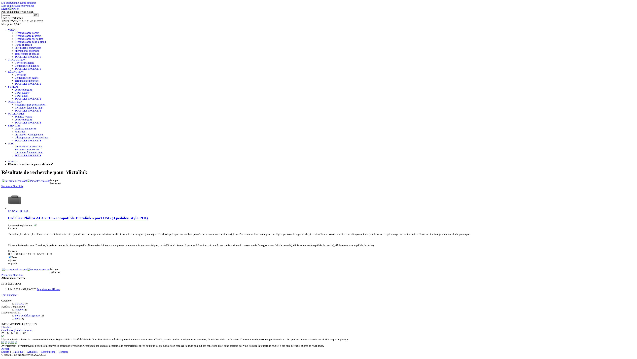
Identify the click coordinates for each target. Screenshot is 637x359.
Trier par (54, 180)
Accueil (12, 161)
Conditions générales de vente (17, 330)
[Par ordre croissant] (39, 181)
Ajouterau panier (13, 262)
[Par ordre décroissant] (14, 181)
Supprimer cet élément (48, 289)
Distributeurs (48, 351)
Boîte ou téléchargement (27, 315)
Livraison (6, 327)
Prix (21, 186)
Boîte (17, 318)
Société (5, 351)
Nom (16, 186)
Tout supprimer (9, 295)
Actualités (32, 351)
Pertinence (7, 186)
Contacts (63, 351)
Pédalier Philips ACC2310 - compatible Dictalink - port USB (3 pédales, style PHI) (78, 218)
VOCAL (19, 303)
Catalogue (18, 351)
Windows (20, 309)
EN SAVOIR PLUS (18, 211)
